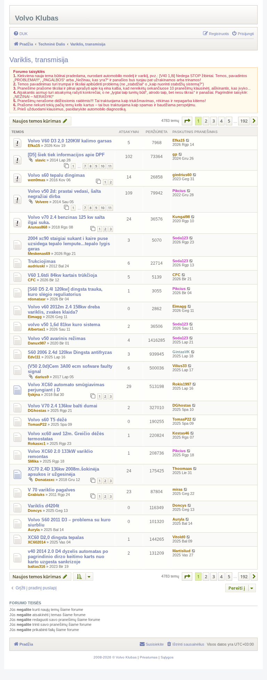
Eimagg (35, 317)
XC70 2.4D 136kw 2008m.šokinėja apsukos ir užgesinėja (63, 471)
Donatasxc (45, 480)
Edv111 (34, 357)
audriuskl (36, 266)
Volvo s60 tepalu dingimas (56, 175)
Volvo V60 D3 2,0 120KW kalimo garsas (70, 140)
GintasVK (181, 352)
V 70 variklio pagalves (51, 489)
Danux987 (37, 343)
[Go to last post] (188, 140)
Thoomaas (182, 468)
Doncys (35, 510)
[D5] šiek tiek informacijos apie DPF (66, 154)
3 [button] (213, 121)
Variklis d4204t (43, 505)
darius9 (42, 377)
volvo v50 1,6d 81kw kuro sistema (64, 324)
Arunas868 (37, 227)
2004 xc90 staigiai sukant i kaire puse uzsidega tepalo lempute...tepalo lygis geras (69, 243)
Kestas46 (180, 433)
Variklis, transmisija (38, 60)
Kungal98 (181, 217)
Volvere (41, 202)
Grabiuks (36, 494)
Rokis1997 (181, 384)
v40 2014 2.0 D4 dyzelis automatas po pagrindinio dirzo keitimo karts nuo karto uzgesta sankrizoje (68, 556)
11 (110, 166)
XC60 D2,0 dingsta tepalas (56, 537)
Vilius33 (179, 366)
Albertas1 (36, 329)
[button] (187, 121)
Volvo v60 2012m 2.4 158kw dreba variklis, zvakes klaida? (64, 309)
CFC (32, 280)
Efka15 (34, 145)
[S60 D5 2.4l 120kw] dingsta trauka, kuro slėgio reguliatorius (65, 292)
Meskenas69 (39, 253)
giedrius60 (182, 175)
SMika (33, 461)
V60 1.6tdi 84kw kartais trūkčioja (62, 275)
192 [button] (244, 121)
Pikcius (179, 191)
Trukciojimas (42, 261)
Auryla (34, 530)
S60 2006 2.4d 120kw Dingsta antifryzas (70, 352)
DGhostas (37, 410)
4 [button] (221, 121)
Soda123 (180, 238)
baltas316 (36, 566)
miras (177, 489)
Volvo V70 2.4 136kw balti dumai (62, 405)
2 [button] (206, 121)
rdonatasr (37, 299)
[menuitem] (20, 34)
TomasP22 (37, 424)
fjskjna (34, 394)
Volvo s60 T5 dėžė (47, 419)
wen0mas (36, 180)
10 (102, 166)
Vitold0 (178, 537)
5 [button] (229, 121)
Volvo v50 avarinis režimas (57, 338)
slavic (40, 160)
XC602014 (37, 542)
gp (174, 154)
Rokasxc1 (37, 443)
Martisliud (181, 551)
